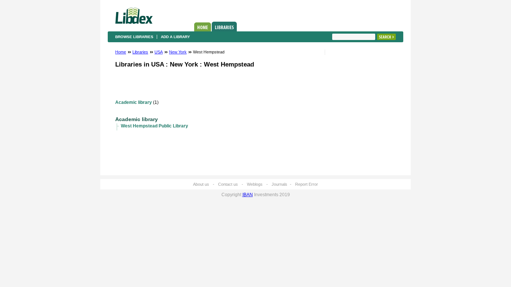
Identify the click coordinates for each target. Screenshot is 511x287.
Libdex (134, 15)
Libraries (224, 26)
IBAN (247, 194)
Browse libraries (134, 37)
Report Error (306, 184)
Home (202, 26)
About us (201, 184)
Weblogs (255, 184)
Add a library (175, 37)
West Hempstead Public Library (154, 126)
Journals (279, 184)
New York (178, 52)
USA (158, 52)
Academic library (133, 102)
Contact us (228, 184)
